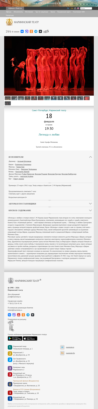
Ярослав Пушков (41, 174)
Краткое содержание (20, 210)
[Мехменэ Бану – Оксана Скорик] (40, 98)
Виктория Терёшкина (29, 169)
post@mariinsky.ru (14, 297)
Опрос (11, 325)
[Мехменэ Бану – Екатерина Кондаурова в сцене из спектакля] (86, 98)
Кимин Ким (20, 167)
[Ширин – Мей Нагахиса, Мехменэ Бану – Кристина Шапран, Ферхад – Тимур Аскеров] (7, 103)
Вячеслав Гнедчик (54, 174)
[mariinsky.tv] (63, 347)
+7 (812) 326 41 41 (15, 303)
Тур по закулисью (41, 12)
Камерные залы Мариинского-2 (19, 368)
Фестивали (29, 12)
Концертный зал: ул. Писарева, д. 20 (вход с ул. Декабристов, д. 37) (22, 375)
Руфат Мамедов (28, 174)
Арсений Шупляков (24, 161)
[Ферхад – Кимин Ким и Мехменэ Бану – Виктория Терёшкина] (73, 98)
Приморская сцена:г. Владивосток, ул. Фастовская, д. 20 (24, 384)
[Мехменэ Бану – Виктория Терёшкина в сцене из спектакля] (33, 98)
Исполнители (16, 157)
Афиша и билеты (15, 8)
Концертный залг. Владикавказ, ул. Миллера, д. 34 (25, 398)
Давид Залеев (18, 179)
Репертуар (10, 15)
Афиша (8, 12)
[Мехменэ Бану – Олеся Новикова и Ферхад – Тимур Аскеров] (79, 98)
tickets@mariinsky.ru (15, 310)
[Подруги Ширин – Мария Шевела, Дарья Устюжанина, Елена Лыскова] (47, 98)
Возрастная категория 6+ (18, 197)
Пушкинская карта (64, 12)
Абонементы (18, 12)
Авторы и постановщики (22, 204)
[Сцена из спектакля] (20, 98)
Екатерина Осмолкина (23, 164)
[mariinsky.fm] (63, 353)
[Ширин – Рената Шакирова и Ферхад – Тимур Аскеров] (53, 98)
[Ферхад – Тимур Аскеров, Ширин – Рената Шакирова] (66, 98)
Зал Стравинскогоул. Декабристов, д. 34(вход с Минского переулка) (23, 361)
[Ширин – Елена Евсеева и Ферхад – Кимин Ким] (60, 98)
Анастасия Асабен (26, 176)
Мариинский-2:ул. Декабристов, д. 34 (21, 353)
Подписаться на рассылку (17, 319)
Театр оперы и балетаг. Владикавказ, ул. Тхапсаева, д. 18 (26, 392)
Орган (53, 12)
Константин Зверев (22, 172)
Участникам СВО (79, 12)
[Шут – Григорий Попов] (27, 98)
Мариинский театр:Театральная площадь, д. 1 (23, 347)
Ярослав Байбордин (69, 174)
